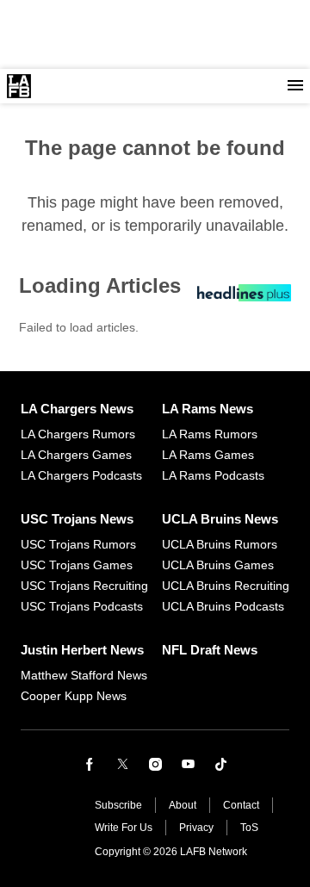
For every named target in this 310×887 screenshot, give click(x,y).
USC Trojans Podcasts (82, 606)
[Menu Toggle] (295, 86)
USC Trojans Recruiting (84, 585)
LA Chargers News (77, 408)
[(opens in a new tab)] (89, 764)
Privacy (196, 828)
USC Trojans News (77, 519)
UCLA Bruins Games (218, 565)
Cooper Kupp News (74, 696)
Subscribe (118, 805)
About (182, 805)
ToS (249, 828)
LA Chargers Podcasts (81, 475)
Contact (241, 805)
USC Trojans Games (77, 565)
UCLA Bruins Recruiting (225, 585)
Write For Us (123, 828)
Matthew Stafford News (84, 675)
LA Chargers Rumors (78, 434)
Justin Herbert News (82, 649)
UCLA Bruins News (220, 519)
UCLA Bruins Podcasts (223, 606)
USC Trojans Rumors (78, 544)
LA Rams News (207, 408)
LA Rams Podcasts (213, 475)
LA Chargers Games (76, 455)
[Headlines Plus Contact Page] (244, 297)
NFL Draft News (209, 649)
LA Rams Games (208, 455)
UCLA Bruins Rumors (219, 544)
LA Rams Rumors (209, 434)
